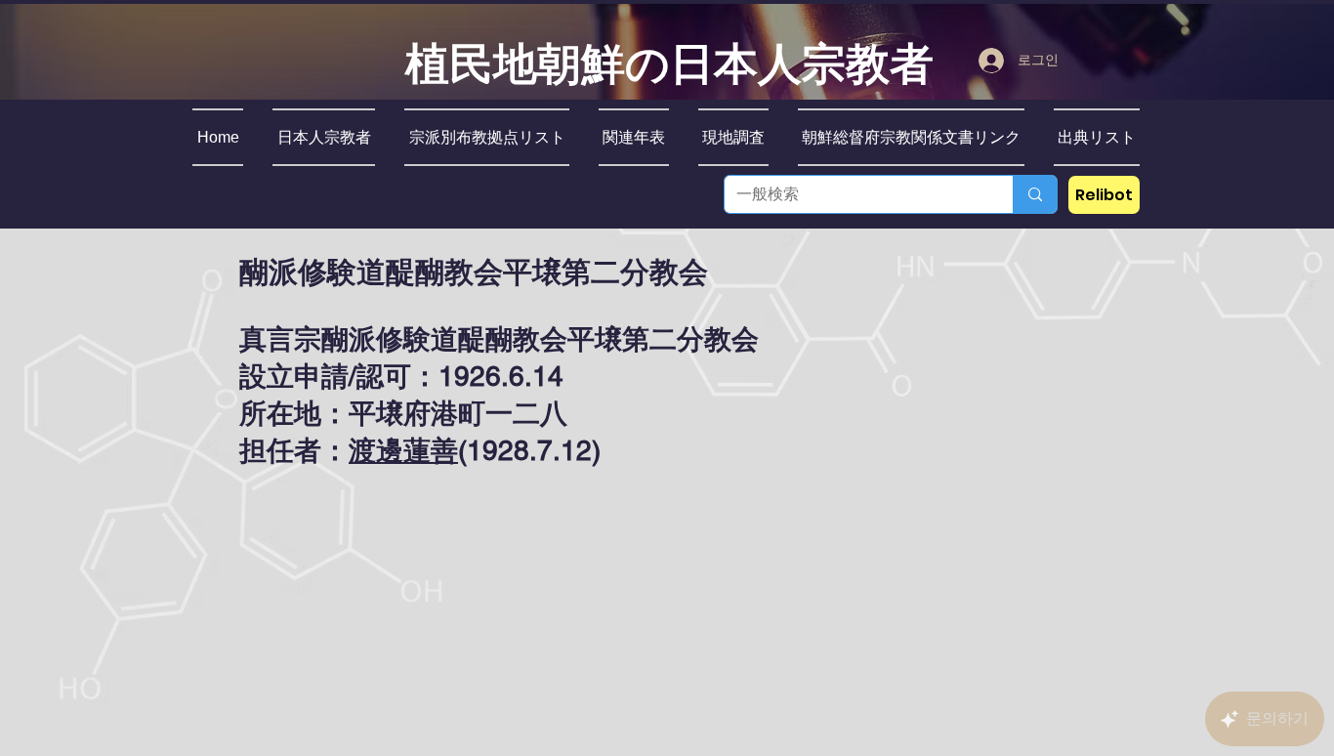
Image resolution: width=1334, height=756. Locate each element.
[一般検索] (1035, 194)
